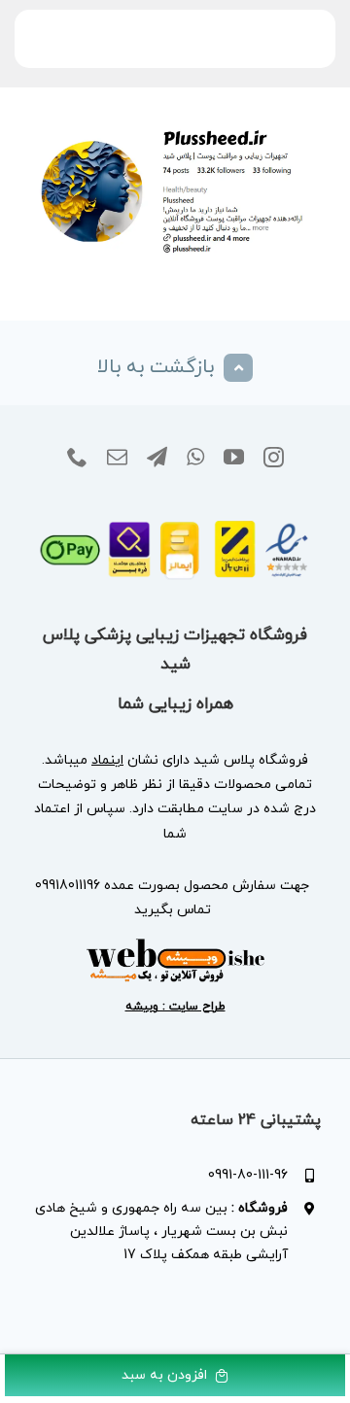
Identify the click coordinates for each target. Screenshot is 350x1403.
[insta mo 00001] (175, 125)
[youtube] (234, 457)
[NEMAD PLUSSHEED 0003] (175, 513)
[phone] (77, 457)
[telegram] (157, 457)
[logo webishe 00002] (175, 944)
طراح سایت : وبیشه (175, 1006)
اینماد (107, 760)
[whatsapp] (195, 457)
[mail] (117, 457)
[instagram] (273, 457)
